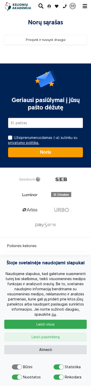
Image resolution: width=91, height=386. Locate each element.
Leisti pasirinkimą (46, 337)
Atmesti (45, 350)
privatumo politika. (23, 143)
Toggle (17, 366)
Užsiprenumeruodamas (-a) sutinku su (42, 140)
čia (54, 314)
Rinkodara (69, 377)
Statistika (69, 367)
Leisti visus (45, 324)
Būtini (27, 367)
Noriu (45, 152)
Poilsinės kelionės (22, 246)
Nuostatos (27, 377)
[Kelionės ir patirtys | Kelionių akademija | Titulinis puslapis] (21, 6)
